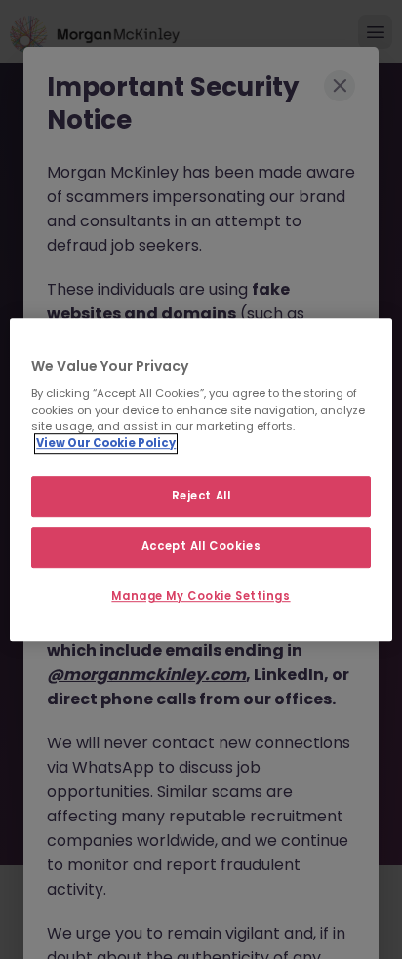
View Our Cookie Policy (106, 443)
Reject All (201, 496)
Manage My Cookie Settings (200, 596)
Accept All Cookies (201, 546)
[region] (200, 480)
